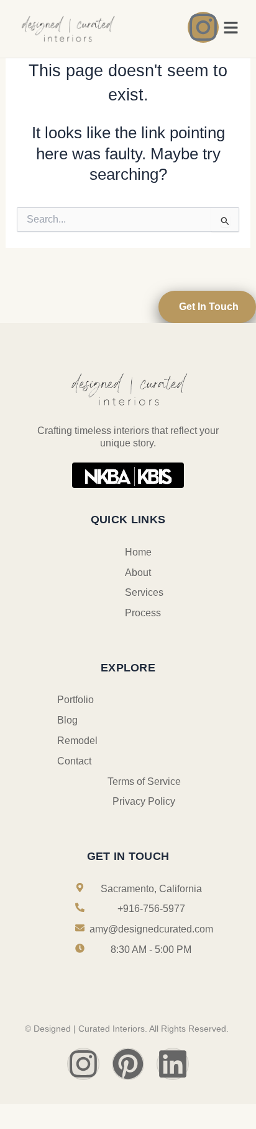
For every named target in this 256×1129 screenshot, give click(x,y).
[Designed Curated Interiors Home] (67, 28)
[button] (231, 28)
